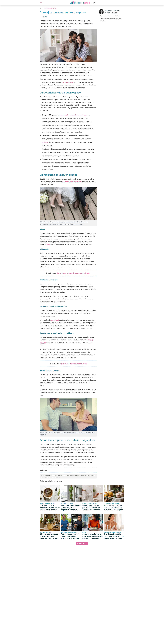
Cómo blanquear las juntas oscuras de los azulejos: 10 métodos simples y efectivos (91, 507)
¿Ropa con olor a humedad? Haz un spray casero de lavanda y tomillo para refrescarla (50, 507)
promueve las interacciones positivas (73, 115)
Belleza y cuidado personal (112, 532)
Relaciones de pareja (50, 8)
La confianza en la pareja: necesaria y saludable (73, 273)
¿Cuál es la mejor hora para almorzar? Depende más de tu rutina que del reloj (92, 536)
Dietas (84, 532)
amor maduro (68, 82)
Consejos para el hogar (47, 503)
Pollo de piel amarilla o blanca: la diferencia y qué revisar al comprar (113, 507)
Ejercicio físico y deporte (69, 532)
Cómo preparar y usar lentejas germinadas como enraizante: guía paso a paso (49, 536)
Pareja (41, 8)
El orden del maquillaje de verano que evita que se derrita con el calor (114, 536)
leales (49, 244)
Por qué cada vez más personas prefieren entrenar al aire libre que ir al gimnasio (71, 536)
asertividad (55, 320)
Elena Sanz (114, 12)
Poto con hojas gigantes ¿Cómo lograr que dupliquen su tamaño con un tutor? (71, 507)
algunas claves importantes (72, 182)
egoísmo (45, 142)
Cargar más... (82, 543)
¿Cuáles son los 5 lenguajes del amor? (74, 364)
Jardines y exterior (67, 503)
